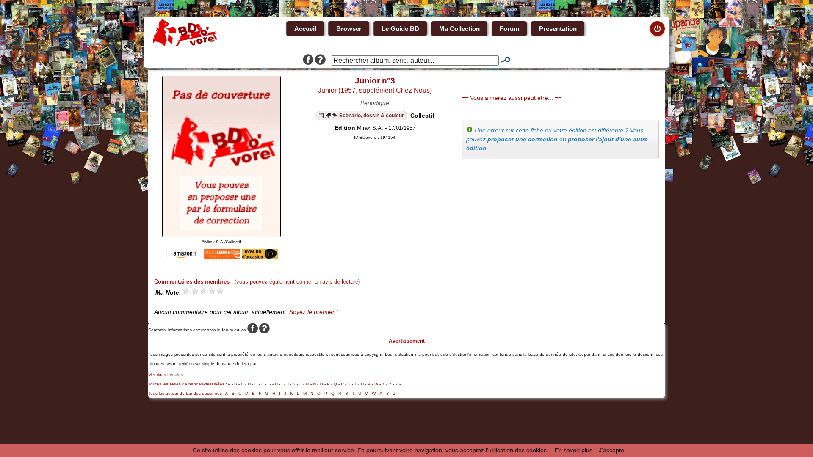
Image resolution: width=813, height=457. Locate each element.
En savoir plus (573, 450)
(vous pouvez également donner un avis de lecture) (297, 281)
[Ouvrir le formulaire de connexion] (657, 28)
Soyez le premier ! (313, 311)
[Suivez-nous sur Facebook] (308, 60)
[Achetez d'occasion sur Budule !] (260, 257)
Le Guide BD (400, 28)
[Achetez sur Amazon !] (184, 257)
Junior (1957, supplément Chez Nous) (375, 90)
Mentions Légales (165, 374)
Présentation (558, 28)
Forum (509, 28)
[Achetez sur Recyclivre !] (222, 257)
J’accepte (611, 450)
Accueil (305, 28)
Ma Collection (459, 28)
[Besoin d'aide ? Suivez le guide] (320, 60)
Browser (349, 28)
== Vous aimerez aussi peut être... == (511, 97)
